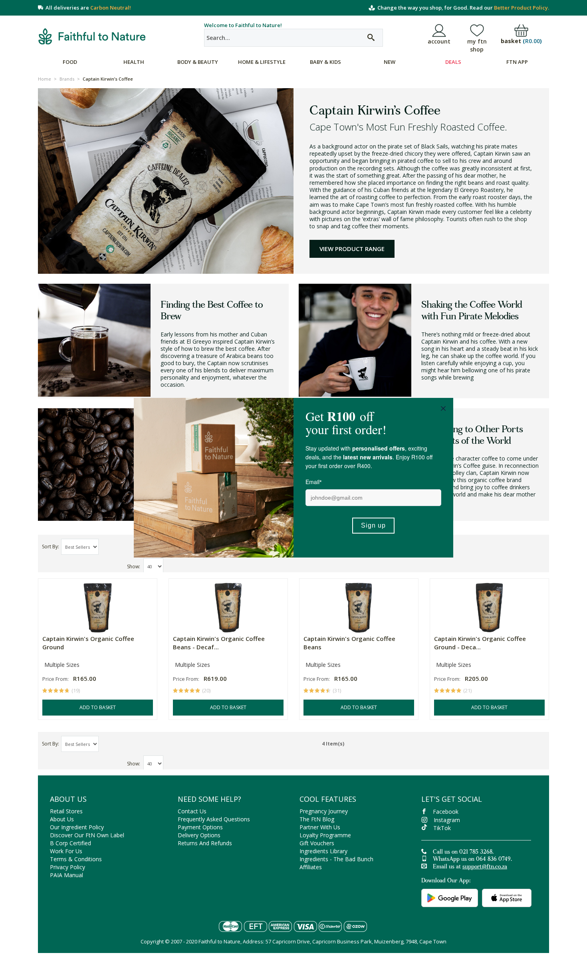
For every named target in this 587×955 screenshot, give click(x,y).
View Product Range (352, 249)
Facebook (445, 811)
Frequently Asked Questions (214, 819)
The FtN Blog (316, 819)
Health (133, 61)
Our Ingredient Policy (77, 827)
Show (133, 566)
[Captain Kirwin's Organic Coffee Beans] (358, 606)
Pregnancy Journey (323, 811)
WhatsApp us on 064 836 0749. (472, 859)
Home (44, 79)
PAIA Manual (66, 875)
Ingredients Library (323, 851)
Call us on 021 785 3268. (463, 852)
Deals (453, 61)
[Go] (371, 38)
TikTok (442, 828)
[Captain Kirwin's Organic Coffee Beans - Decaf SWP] (228, 606)
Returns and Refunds (205, 843)
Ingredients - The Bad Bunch (336, 859)
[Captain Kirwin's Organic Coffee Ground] (97, 606)
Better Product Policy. (521, 7)
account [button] (439, 41)
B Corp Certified (70, 843)
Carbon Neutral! (110, 7)
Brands (66, 79)
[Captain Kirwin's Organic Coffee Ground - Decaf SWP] (489, 606)
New (389, 61)
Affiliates (310, 867)
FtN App (517, 61)
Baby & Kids (325, 61)
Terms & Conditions (76, 859)
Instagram (447, 820)
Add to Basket (97, 707)
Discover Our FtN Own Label (87, 835)
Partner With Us (319, 827)
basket (521, 41)
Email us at (470, 867)
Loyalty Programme (325, 835)
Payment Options (200, 827)
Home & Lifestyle (262, 61)
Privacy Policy (67, 867)
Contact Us (192, 811)
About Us (62, 819)
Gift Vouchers (316, 843)
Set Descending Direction (106, 547)
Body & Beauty (197, 61)
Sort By (50, 546)
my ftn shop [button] (477, 45)
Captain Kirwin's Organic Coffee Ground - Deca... (480, 643)
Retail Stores (66, 811)
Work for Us (66, 851)
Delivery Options (199, 835)
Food (70, 61)
